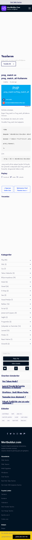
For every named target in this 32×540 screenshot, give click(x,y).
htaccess (23, 420)
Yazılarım (4, 494)
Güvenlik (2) (5, 344)
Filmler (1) (4, 335)
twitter (14, 177)
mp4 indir (15, 420)
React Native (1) (6, 339)
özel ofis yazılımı (7, 417)
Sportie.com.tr (5, 515)
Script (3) (4, 308)
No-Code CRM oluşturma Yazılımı (11, 485)
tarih (13, 414)
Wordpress (4, 473)
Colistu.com (4, 519)
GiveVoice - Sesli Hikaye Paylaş (15, 392)
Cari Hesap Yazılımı (7, 511)
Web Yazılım (5, 460)
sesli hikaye (5, 414)
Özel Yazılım (5, 477)
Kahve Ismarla (16, 364)
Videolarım (4, 503)
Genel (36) (5, 286)
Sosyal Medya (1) (7, 299)
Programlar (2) (6, 322)
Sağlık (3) (4, 317)
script (16, 417)
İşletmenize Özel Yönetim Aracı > (22, 189)
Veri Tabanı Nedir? (10, 381)
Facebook (6, 177)
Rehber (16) (5, 304)
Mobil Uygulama (6, 468)
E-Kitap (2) (5, 291)
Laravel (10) (5, 330)
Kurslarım (4, 498)
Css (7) (3, 269)
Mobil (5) (4, 282)
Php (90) (4, 260)
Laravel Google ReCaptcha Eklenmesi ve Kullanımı (13, 386)
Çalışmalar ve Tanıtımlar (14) (11, 326)
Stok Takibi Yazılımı (16, 2)
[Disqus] (16, 224)
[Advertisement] (16, 29)
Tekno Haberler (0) (8, 273)
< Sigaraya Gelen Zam (7, 189)
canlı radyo (24, 417)
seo (3, 420)
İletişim (3, 528)
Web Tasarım (5, 464)
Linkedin (21, 177)
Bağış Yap (16, 358)
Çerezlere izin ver (21, 537)
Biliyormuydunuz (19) (8, 277)
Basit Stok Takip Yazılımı (8, 481)
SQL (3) (3, 264)
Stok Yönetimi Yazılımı (7, 507)
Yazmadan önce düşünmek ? (14, 397)
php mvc (19, 414)
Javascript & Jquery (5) (9, 313)
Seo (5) (3, 295)
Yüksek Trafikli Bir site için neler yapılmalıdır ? (15, 402)
